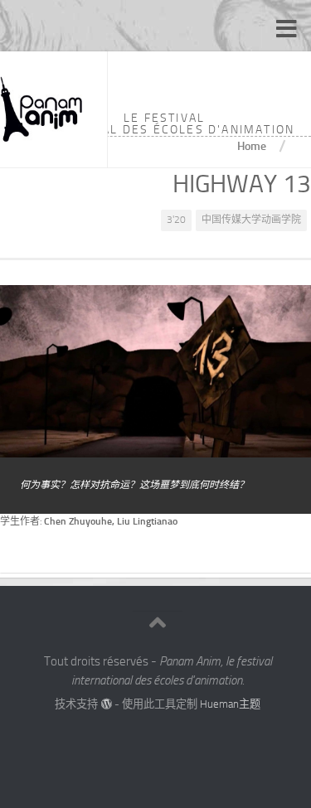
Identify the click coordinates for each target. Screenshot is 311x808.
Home (251, 145)
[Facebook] (142, 737)
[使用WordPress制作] (105, 704)
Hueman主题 (230, 704)
